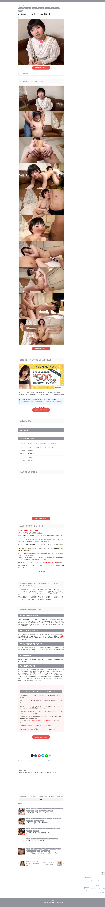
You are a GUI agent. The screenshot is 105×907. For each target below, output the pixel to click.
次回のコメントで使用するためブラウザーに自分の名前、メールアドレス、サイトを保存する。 (41, 796)
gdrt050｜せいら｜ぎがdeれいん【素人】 (37, 813)
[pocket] (39, 755)
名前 (20, 791)
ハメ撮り (55, 443)
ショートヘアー (49, 443)
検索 (102, 873)
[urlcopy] (50, 755)
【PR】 (21, 760)
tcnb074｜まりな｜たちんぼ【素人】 (36, 840)
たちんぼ (30, 457)
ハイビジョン (31, 443)
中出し (36, 443)
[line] (46, 755)
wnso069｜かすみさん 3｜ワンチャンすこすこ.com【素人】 (42, 853)
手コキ (43, 443)
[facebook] (35, 755)
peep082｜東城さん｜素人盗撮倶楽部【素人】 (38, 833)
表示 (27, 73)
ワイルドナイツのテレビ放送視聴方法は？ (93, 880)
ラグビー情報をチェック (52, 900)
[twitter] (32, 755)
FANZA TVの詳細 (41, 572)
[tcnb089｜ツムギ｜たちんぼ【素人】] (42, 755)
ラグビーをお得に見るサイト (52, 902)
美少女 (40, 443)
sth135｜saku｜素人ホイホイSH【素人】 (37, 823)
